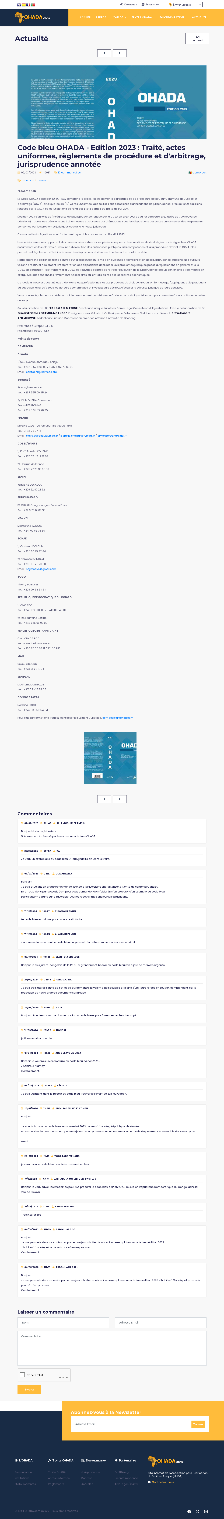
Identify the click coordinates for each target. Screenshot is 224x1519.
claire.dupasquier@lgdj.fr (42, 435)
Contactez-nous (163, 1482)
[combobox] (185, 4)
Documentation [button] (172, 17)
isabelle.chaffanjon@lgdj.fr (78, 435)
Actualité (199, 17)
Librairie (42, 180)
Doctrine (86, 1478)
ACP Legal (121, 1484)
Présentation (23, 1472)
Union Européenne (126, 1478)
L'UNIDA (101, 17)
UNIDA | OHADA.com (27, 1511)
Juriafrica (28, 180)
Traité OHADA (57, 1472)
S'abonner (198, 1424)
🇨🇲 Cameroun (197, 172)
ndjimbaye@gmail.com (41, 569)
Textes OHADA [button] (142, 17)
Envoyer (29, 1390)
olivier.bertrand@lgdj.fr (112, 435)
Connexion (130, 4)
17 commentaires (69, 172)
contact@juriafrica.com (41, 372)
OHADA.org (122, 1472)
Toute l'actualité (197, 38)
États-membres (25, 1484)
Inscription (152, 4)
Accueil (85, 17)
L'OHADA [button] (118, 17)
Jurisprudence (90, 1472)
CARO (134, 1484)
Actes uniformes (59, 1478)
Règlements (56, 1484)
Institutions (22, 1478)
